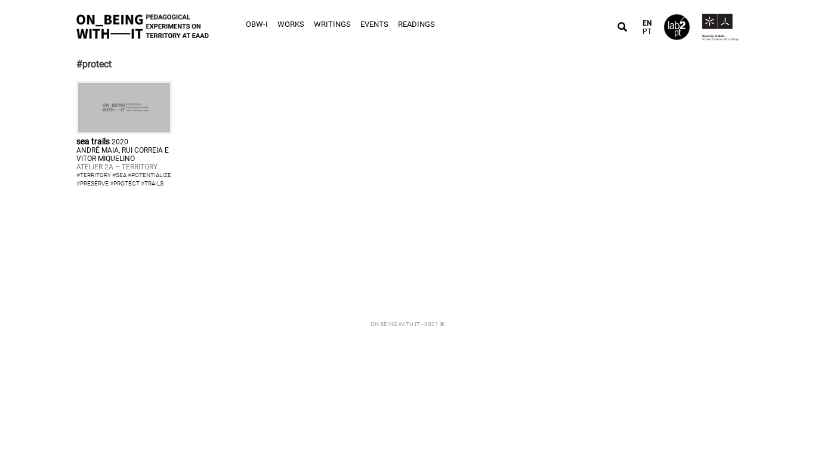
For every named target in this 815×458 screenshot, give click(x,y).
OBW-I (257, 24)
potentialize (151, 175)
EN (647, 23)
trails (153, 183)
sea (121, 175)
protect (126, 183)
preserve (94, 183)
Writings (332, 24)
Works (290, 24)
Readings (416, 24)
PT (647, 31)
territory (95, 175)
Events (374, 24)
